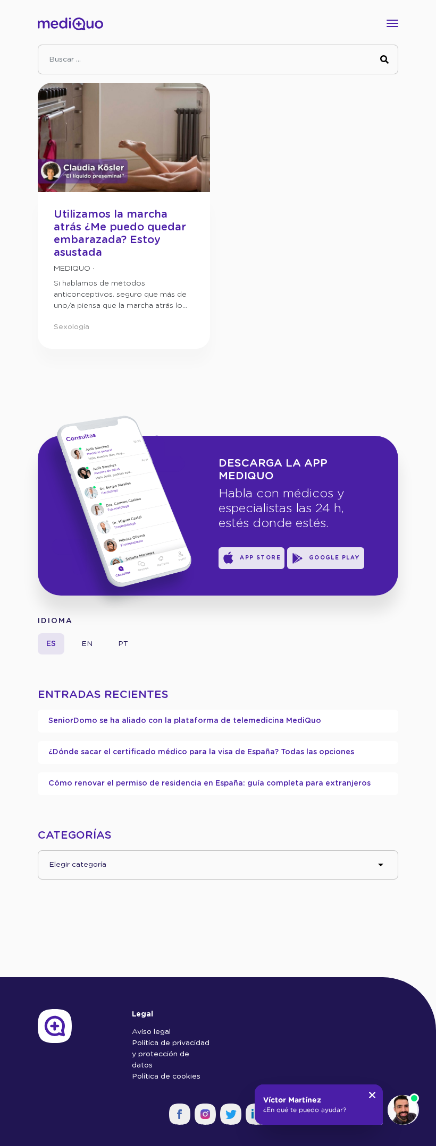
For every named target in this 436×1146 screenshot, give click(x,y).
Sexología (71, 327)
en (87, 644)
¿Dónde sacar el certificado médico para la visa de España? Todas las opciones (201, 752)
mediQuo (72, 268)
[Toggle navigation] (389, 23)
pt (123, 644)
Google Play (334, 558)
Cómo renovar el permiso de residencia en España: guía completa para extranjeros (209, 783)
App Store (260, 558)
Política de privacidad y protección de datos (170, 1054)
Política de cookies (166, 1076)
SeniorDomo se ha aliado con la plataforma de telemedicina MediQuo (184, 721)
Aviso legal (151, 1032)
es (51, 644)
